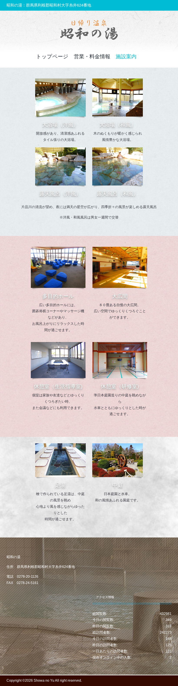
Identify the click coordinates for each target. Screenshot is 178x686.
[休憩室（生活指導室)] (58, 344)
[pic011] (117, 445)
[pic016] (117, 149)
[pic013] (60, 80)
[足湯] (60, 445)
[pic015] (60, 149)
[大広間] (119, 248)
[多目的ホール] (58, 248)
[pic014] (117, 80)
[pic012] (119, 344)
